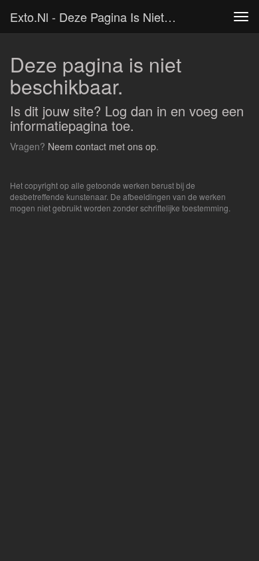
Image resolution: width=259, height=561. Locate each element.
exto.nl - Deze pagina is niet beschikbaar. (99, 16)
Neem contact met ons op (102, 146)
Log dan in (136, 110)
